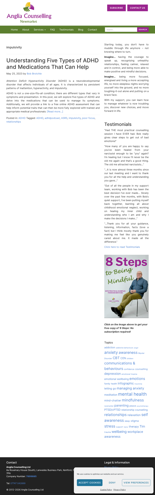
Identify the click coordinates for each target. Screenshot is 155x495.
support (119, 427)
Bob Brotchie (34, 73)
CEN (123, 358)
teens (126, 427)
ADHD (22, 118)
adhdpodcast (52, 118)
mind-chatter (112, 400)
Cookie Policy (106, 489)
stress (109, 426)
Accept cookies (90, 482)
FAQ (52, 29)
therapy (134, 426)
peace (132, 405)
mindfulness (133, 400)
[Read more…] (55, 111)
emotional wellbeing (116, 379)
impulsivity (75, 118)
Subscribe (116, 8)
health (114, 383)
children (130, 358)
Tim (142, 426)
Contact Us (137, 8)
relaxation (134, 415)
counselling (141, 369)
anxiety (111, 352)
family (107, 383)
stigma (135, 420)
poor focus (88, 118)
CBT (116, 358)
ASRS (64, 118)
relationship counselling (134, 409)
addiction (109, 347)
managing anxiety (130, 388)
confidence (129, 369)
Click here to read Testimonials (122, 246)
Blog (80, 29)
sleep (127, 421)
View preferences (136, 482)
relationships (13, 121)
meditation (110, 394)
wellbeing (119, 431)
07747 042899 (17, 483)
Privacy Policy (120, 489)
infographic (126, 383)
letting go (110, 388)
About (25, 29)
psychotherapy (142, 406)
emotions (137, 378)
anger (136, 348)
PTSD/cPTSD (112, 409)
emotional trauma (129, 374)
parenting (121, 405)
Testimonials (66, 29)
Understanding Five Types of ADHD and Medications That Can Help (52, 63)
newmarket (109, 406)
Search (143, 29)
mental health (132, 394)
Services (39, 29)
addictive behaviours (124, 348)
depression (112, 373)
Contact (92, 29)
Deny (112, 482)
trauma (107, 432)
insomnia (138, 384)
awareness (128, 352)
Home (14, 29)
